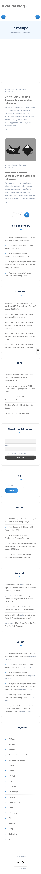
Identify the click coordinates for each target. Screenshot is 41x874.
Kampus (12, 797)
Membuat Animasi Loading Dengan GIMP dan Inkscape (20, 176)
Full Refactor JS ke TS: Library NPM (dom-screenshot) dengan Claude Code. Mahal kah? (20, 389)
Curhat (12, 765)
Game (11, 771)
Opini (11, 808)
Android (12, 750)
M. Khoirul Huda (10, 89)
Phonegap (13, 813)
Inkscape (22, 89)
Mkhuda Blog (14, 6)
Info (10, 781)
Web (11, 839)
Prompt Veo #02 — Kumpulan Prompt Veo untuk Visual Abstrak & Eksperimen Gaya (20, 336)
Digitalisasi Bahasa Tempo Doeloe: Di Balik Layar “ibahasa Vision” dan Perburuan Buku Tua (19, 378)
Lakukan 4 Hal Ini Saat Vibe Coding (18, 413)
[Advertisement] (20, 60)
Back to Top (22, 868)
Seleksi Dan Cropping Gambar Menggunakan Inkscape (18, 100)
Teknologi (13, 834)
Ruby (11, 829)
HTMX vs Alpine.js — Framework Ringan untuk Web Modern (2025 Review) (20, 588)
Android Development (18, 755)
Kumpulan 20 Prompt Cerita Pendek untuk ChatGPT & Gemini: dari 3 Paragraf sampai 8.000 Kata (20, 265)
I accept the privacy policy (16, 453)
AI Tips (12, 744)
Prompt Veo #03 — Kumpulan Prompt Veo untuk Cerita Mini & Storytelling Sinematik (19, 325)
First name (9, 438)
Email (7, 445)
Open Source (14, 802)
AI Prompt (13, 739)
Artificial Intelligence (17, 760)
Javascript (13, 792)
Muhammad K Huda (12, 585)
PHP (11, 818)
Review (12, 823)
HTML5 (12, 776)
